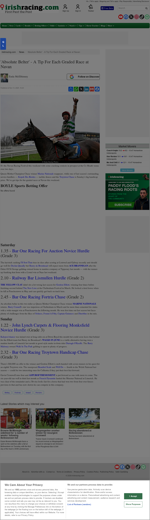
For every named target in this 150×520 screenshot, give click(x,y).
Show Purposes (133, 504)
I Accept (133, 496)
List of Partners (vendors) (79, 504)
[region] (75, 500)
